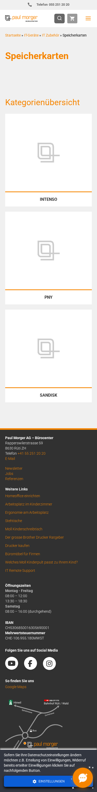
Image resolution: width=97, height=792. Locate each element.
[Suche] (61, 18)
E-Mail (10, 458)
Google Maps (15, 687)
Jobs (9, 474)
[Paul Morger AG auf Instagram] (52, 668)
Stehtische (13, 521)
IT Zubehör (50, 35)
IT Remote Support (20, 570)
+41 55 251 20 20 (32, 453)
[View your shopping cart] (72, 18)
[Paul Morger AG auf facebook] (33, 668)
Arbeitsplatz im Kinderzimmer (28, 504)
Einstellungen (51, 781)
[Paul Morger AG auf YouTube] (14, 668)
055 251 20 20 (52, 4)
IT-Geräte (31, 35)
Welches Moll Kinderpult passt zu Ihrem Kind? (41, 562)
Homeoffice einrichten (22, 496)
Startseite (13, 35)
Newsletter (14, 468)
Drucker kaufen (17, 546)
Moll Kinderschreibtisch (23, 529)
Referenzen (14, 479)
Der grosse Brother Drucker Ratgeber (34, 537)
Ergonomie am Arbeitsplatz (27, 512)
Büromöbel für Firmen (22, 554)
